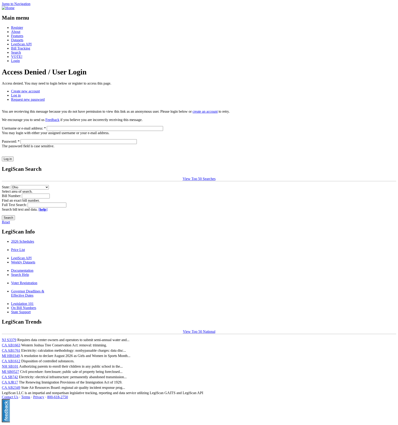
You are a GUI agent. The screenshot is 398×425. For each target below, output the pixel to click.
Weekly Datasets (23, 262)
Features (17, 36)
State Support (21, 312)
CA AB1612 (11, 361)
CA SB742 (10, 377)
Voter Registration (24, 283)
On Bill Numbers (23, 308)
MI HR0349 (11, 356)
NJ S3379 (9, 340)
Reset (6, 222)
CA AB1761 (11, 350)
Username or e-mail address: (24, 128)
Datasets (17, 40)
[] (42, 209)
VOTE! (16, 57)
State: (6, 187)
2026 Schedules (22, 241)
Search (16, 52)
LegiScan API (21, 44)
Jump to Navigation (16, 4)
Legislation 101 (22, 304)
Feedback (52, 120)
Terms (25, 397)
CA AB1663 (11, 345)
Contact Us (10, 397)
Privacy (38, 397)
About (15, 32)
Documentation (22, 270)
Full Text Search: (15, 205)
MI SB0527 (10, 372)
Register (17, 28)
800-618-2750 (57, 397)
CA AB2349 (11, 388)
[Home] (8, 8)
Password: (11, 141)
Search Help (20, 275)
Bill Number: (12, 196)
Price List (18, 250)
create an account (205, 111)
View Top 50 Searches (199, 179)
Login (15, 61)
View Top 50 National (199, 332)
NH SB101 (10, 366)
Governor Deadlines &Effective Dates (27, 293)
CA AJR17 (10, 382)
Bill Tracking (20, 48)
